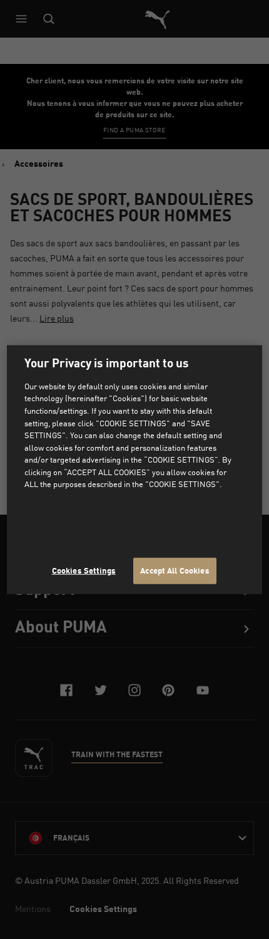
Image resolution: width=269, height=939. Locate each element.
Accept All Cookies (174, 570)
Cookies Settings (84, 570)
